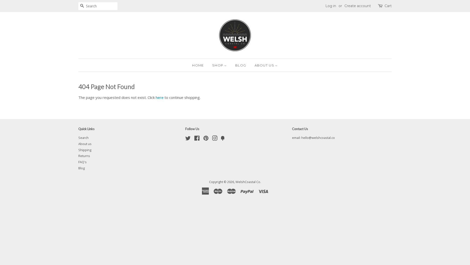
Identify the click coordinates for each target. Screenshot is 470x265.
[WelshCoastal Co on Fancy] (223, 139)
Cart (388, 6)
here (160, 97)
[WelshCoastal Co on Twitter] (188, 139)
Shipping (84, 150)
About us (265, 65)
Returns (84, 156)
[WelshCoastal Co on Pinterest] (206, 139)
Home (198, 65)
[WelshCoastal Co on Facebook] (197, 139)
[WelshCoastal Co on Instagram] (214, 139)
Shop (218, 65)
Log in (330, 6)
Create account (357, 6)
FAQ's (82, 162)
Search (83, 137)
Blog (240, 65)
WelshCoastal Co (247, 182)
